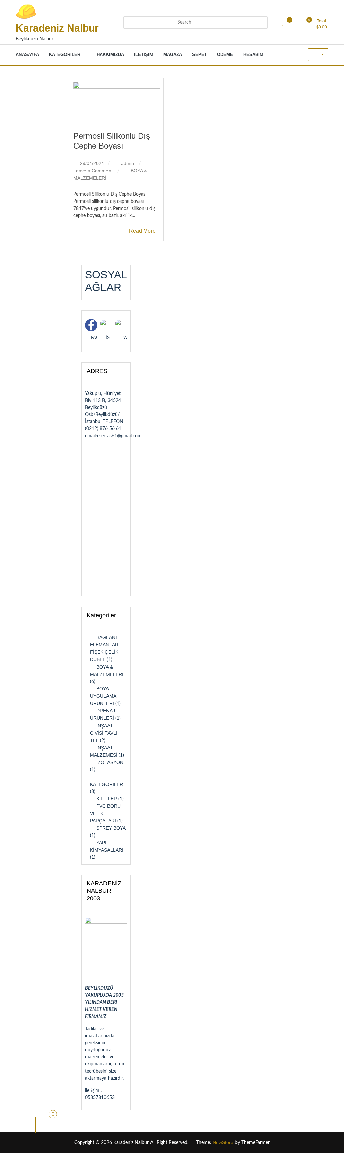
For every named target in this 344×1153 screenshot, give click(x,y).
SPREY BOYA (111, 828)
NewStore (223, 1142)
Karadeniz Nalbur (57, 28)
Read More (142, 231)
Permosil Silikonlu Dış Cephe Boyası (111, 140)
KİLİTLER (106, 798)
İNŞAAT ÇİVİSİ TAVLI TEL (103, 733)
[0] (43, 1125)
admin (127, 163)
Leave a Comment (93, 170)
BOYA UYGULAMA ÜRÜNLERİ (103, 696)
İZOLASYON (109, 762)
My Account (318, 54)
